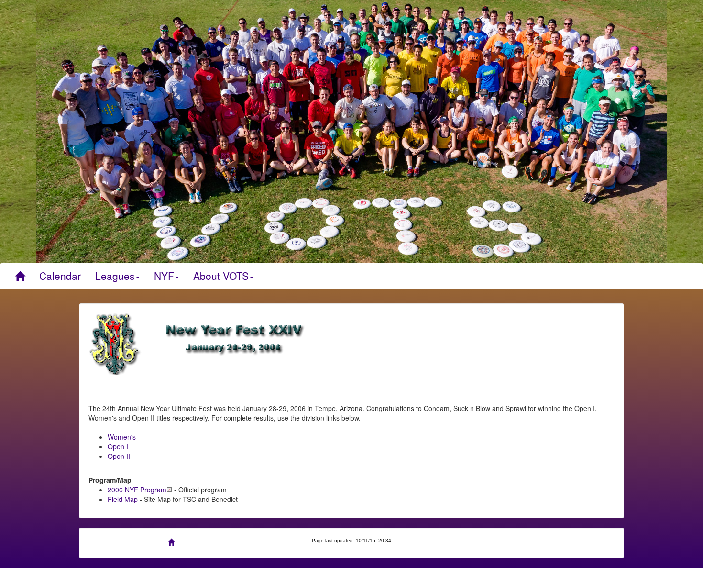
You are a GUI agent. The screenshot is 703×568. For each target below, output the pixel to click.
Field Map (123, 499)
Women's (122, 437)
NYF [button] (164, 275)
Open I (118, 446)
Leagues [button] (115, 275)
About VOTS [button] (221, 275)
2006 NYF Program (137, 489)
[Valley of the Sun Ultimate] (20, 276)
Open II (119, 456)
